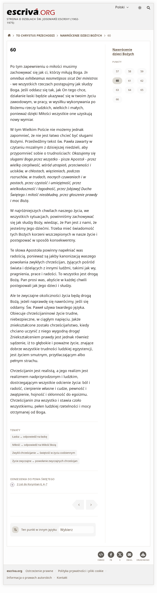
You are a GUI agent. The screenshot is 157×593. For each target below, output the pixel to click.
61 (129, 80)
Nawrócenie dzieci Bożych (123, 51)
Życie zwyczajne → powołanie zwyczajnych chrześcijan (44, 461)
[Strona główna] (11, 35)
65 (141, 90)
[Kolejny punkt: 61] (92, 505)
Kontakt (62, 578)
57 (117, 71)
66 (117, 99)
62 (141, 80)
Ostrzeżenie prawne (39, 571)
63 (117, 90)
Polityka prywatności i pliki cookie (80, 571)
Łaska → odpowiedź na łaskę (29, 436)
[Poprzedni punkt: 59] (78, 505)
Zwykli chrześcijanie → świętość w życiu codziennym (43, 453)
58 (129, 71)
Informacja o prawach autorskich (29, 578)
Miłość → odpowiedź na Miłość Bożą (34, 445)
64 (129, 90)
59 (141, 71)
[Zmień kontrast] (140, 7)
